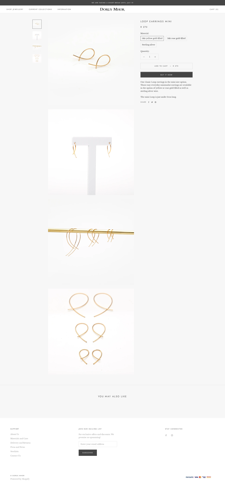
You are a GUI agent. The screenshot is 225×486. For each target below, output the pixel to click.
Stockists (14, 451)
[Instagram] (172, 435)
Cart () (214, 9)
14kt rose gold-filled (176, 38)
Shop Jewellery (15, 9)
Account (191, 9)
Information (64, 9)
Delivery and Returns (20, 443)
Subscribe (87, 453)
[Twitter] (152, 102)
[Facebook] (148, 102)
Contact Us (15, 456)
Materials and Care (19, 438)
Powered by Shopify (20, 479)
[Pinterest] (155, 102)
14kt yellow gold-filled (152, 38)
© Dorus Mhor (17, 476)
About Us (14, 434)
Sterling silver (148, 45)
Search (202, 9)
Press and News (17, 447)
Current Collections (40, 9)
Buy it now (167, 75)
